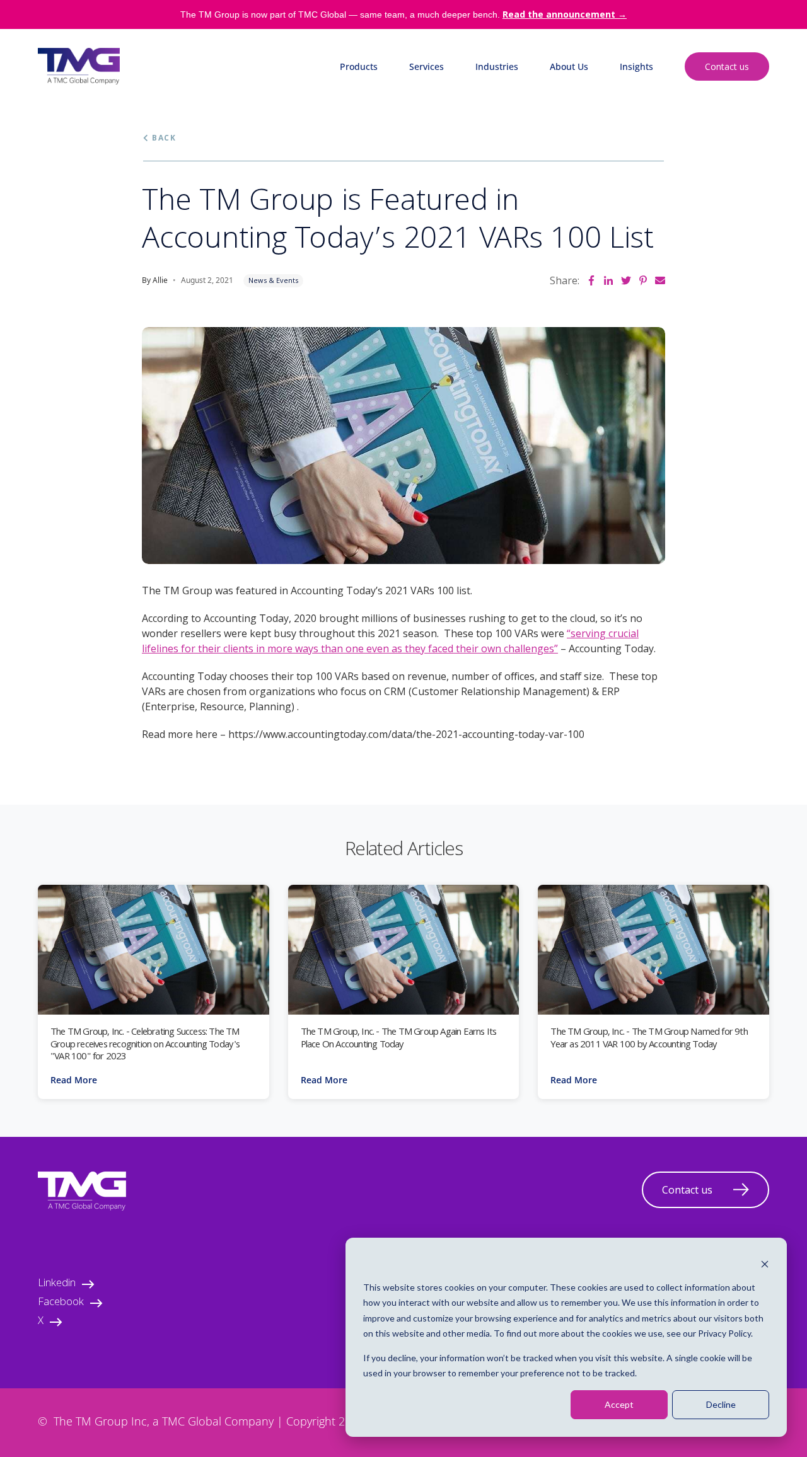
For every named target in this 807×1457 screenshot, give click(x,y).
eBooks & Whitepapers (667, 124)
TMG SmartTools (375, 150)
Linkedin (57, 1284)
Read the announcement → (564, 14)
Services (426, 66)
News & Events (273, 280)
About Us (569, 66)
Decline (721, 1404)
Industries (496, 66)
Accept (619, 1404)
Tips (628, 150)
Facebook (61, 1303)
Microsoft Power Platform (393, 124)
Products (359, 66)
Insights (636, 66)
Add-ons (357, 175)
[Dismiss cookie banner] (764, 1263)
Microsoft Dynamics (381, 98)
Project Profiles (651, 175)
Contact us (727, 66)
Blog (629, 98)
